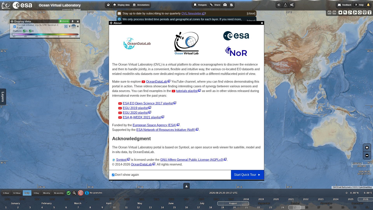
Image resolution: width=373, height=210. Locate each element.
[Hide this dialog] (77, 21)
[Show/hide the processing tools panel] (291, 5)
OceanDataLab (156, 81)
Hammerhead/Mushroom (365, 12)
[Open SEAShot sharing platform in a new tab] (231, 5)
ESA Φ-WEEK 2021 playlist (142, 117)
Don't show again (127, 174)
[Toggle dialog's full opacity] (72, 21)
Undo (329, 12)
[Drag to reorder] (12, 26)
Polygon (355, 12)
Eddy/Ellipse (360, 12)
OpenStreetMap (365, 187)
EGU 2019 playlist (135, 108)
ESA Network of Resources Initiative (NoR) (165, 129)
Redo (334, 12)
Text (369, 12)
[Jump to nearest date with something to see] (74, 193)
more (65, 21)
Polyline (350, 12)
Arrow (345, 12)
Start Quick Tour (245, 174)
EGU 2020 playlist (135, 112)
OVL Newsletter (191, 13)
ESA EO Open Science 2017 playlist (148, 103)
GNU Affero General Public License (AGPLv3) (191, 159)
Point (340, 12)
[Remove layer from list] (77, 26)
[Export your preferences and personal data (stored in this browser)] (285, 5)
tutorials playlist (187, 91)
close (251, 13)
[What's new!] (368, 5)
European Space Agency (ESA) (154, 125)
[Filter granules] (69, 26)
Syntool (77, 9)
